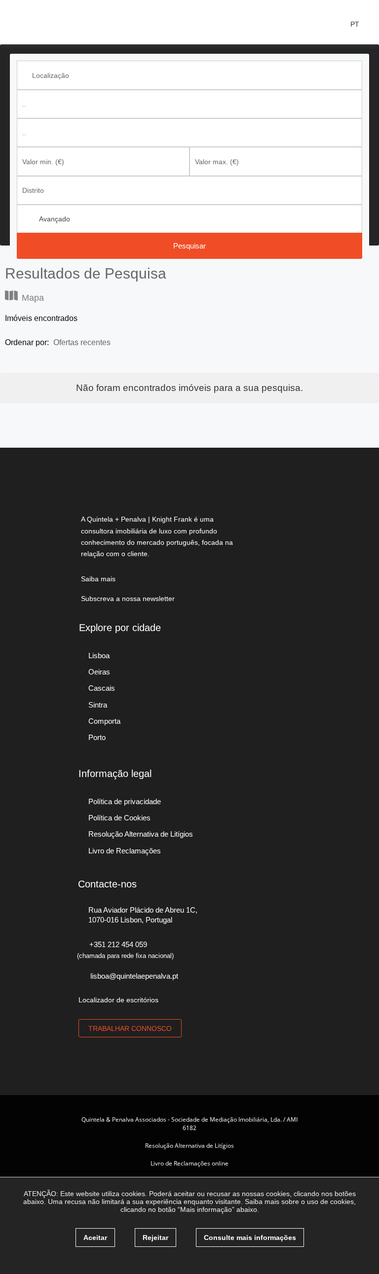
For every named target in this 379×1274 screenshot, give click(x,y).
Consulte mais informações (250, 1237)
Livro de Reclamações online (189, 1163)
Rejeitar (155, 1237)
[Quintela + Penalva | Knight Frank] (54, 21)
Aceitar (95, 1237)
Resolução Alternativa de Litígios (189, 1145)
